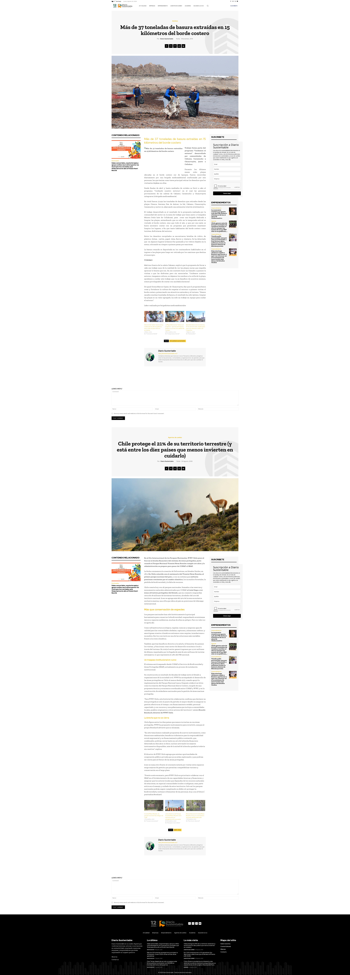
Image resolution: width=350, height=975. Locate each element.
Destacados (115, 160)
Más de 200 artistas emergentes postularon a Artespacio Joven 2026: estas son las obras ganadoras (162, 954)
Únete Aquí (227, 193)
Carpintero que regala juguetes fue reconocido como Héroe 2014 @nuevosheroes (208, 378)
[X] (235, 1)
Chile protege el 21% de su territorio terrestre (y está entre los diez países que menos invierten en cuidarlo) (199, 945)
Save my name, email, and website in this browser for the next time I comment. (139, 413)
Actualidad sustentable (177, 341)
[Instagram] (233, 1)
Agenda (213, 221)
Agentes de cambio (189, 949)
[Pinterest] (175, 46)
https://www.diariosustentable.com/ (167, 353)
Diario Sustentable (166, 39)
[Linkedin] (183, 46)
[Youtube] (237, 1)
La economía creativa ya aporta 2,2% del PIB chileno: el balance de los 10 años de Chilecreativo (219, 214)
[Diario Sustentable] (151, 357)
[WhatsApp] (179, 46)
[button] (207, 6)
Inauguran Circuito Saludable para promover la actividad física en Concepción (142, 378)
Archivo (175, 21)
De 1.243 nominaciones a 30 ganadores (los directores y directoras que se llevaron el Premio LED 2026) (199, 954)
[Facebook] (231, 1)
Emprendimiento (216, 208)
